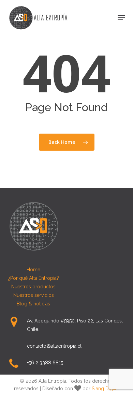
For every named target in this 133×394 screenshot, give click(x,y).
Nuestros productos (33, 286)
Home (33, 269)
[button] (121, 17)
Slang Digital (105, 388)
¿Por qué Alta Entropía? (33, 278)
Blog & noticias (33, 303)
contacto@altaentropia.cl (54, 346)
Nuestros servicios (33, 295)
